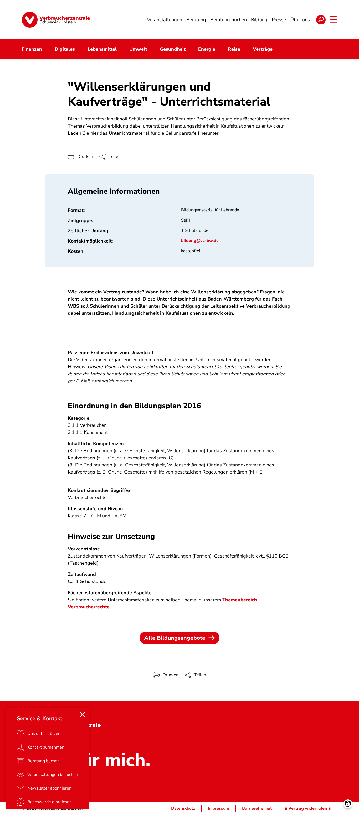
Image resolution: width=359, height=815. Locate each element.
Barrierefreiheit (257, 808)
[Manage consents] (347, 803)
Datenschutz (183, 808)
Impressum (218, 808)
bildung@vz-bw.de (200, 241)
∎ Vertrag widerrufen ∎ (308, 808)
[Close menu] (82, 714)
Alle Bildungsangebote (174, 638)
